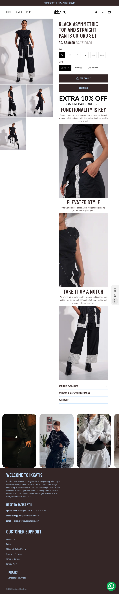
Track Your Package (14, 554)
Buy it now (83, 88)
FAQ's (8, 544)
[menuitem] (29, 12)
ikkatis (14, 589)
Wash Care (63, 400)
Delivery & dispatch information (74, 393)
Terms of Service (13, 558)
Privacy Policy (11, 563)
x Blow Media (22, 589)
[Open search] (96, 12)
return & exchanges (68, 386)
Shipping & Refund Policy (16, 549)
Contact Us (10, 539)
